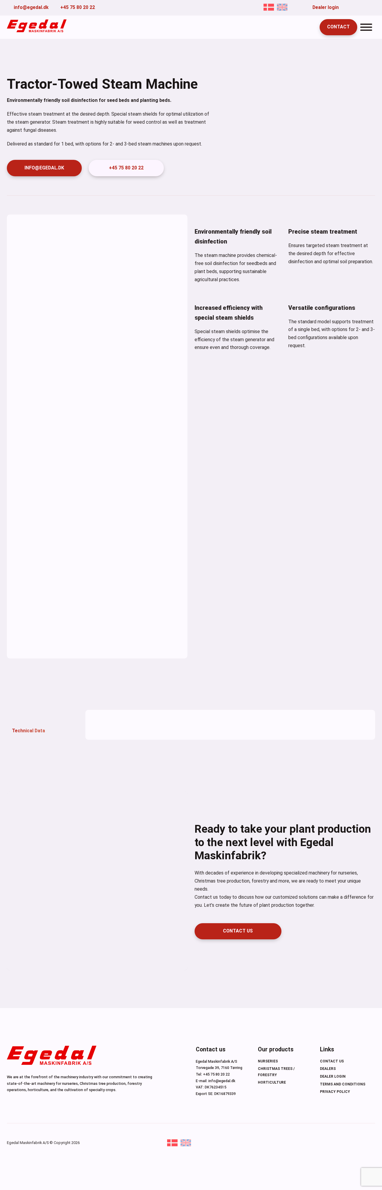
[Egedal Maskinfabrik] (51, 1056)
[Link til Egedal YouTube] (355, 8)
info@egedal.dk (44, 168)
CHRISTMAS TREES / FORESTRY (276, 1072)
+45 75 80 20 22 (126, 168)
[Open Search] (309, 27)
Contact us (332, 1061)
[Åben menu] (366, 27)
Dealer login (333, 1076)
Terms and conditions (342, 1084)
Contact (338, 27)
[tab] (42, 725)
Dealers (328, 1069)
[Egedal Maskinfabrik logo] (37, 30)
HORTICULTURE (272, 1082)
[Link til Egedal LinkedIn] (364, 8)
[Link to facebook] (346, 8)
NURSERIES (268, 1061)
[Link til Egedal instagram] (373, 8)
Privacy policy (335, 1092)
